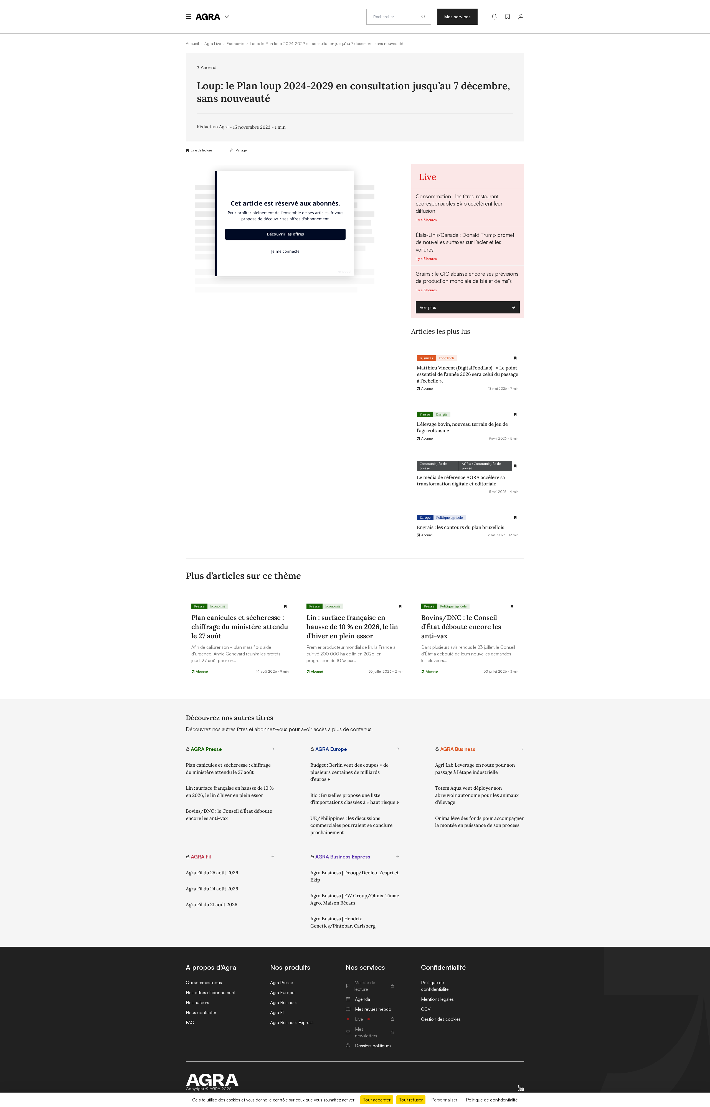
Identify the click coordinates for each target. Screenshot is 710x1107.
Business (426, 358)
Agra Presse (281, 982)
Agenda (362, 999)
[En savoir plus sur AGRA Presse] (273, 749)
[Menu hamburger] (188, 16)
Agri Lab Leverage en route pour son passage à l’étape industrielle (475, 768)
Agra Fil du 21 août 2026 (211, 904)
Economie (217, 606)
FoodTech (446, 358)
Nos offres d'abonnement (210, 992)
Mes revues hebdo (373, 1009)
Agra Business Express (291, 1022)
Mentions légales (437, 999)
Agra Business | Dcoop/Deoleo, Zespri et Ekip (354, 876)
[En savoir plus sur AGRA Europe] (398, 749)
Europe (425, 517)
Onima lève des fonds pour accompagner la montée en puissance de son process (479, 822)
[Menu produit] (226, 16)
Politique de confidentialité (435, 986)
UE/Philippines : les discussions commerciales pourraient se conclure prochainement (351, 825)
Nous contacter (201, 1012)
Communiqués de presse (433, 466)
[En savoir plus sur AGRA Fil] (273, 856)
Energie (442, 414)
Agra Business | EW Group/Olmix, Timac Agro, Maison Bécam (354, 899)
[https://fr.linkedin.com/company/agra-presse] (521, 1088)
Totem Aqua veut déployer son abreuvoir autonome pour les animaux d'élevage (477, 795)
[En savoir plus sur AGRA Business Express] (398, 856)
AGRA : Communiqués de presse (481, 466)
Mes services (457, 16)
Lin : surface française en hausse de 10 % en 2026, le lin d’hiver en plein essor (230, 791)
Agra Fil (277, 1012)
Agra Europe (282, 992)
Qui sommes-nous (204, 982)
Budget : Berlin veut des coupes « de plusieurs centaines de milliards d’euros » (349, 772)
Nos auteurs (197, 1002)
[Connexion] (521, 16)
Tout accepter (376, 1100)
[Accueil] (212, 1080)
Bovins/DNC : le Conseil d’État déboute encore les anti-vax (229, 814)
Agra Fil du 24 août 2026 (212, 889)
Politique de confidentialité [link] (492, 1100)
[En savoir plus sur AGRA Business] (522, 749)
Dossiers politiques (373, 1045)
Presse (425, 414)
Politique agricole (449, 517)
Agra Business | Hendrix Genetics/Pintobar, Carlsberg (343, 922)
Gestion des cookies (441, 1019)
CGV (425, 1009)
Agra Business (283, 1002)
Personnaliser (444, 1100)
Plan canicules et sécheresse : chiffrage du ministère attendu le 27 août (228, 768)
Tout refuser (411, 1100)
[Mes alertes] (494, 16)
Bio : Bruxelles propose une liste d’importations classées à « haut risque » (354, 798)
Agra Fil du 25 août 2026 (212, 873)
